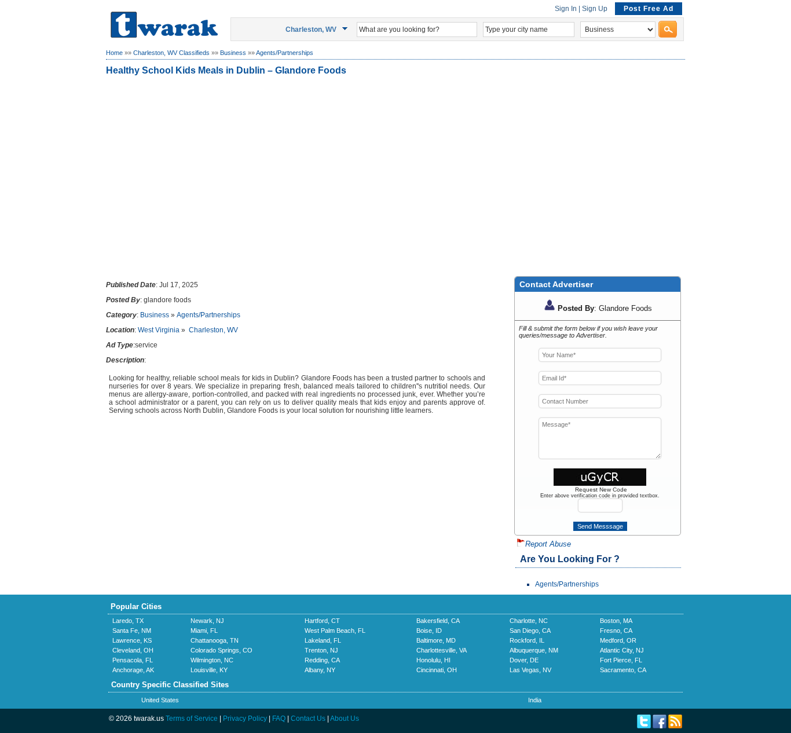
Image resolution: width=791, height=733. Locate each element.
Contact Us (308, 718)
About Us (344, 718)
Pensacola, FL (132, 660)
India (534, 700)
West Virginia (159, 330)
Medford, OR (618, 640)
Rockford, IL (527, 640)
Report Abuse (548, 544)
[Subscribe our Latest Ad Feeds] (675, 726)
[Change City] (346, 28)
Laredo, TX (128, 620)
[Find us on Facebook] (660, 726)
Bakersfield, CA (438, 620)
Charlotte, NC (529, 620)
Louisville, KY (209, 669)
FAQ (278, 718)
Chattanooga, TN (215, 640)
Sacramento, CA (623, 669)
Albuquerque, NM (534, 650)
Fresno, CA (616, 630)
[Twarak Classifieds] (164, 35)
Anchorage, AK (133, 669)
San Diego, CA (530, 630)
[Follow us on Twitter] (644, 726)
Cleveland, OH (132, 650)
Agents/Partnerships (284, 52)
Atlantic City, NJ (622, 650)
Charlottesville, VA (441, 650)
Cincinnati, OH (436, 669)
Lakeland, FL (323, 640)
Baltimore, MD (436, 640)
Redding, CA (322, 660)
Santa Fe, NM (131, 630)
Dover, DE (524, 660)
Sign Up (594, 9)
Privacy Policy (245, 718)
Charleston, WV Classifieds (171, 52)
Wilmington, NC (212, 660)
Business (233, 52)
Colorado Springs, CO (221, 650)
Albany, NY (320, 669)
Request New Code (601, 489)
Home (114, 52)
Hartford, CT (322, 620)
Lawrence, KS (132, 640)
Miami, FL (204, 630)
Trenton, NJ (321, 650)
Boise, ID (429, 630)
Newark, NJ (207, 620)
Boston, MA (616, 620)
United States (160, 700)
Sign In (566, 9)
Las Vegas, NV (530, 669)
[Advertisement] (395, 173)
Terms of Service (192, 718)
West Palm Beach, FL (335, 630)
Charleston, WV (213, 330)
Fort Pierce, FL (621, 660)
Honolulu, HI (433, 660)
